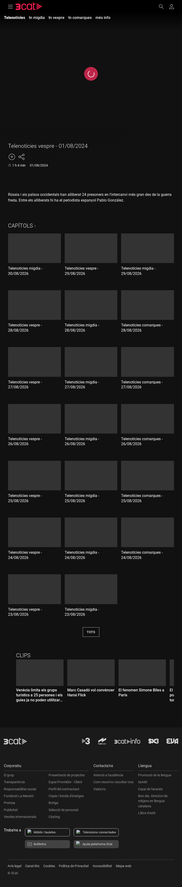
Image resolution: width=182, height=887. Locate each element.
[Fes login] (171, 6)
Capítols (20, 226)
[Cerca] (163, 6)
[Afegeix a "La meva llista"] (12, 157)
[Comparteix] (21, 157)
